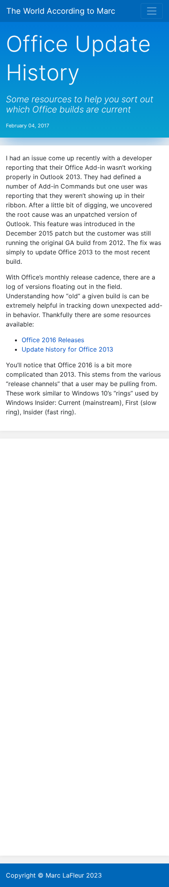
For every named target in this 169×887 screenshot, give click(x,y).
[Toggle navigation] (152, 11)
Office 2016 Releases (53, 340)
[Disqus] (84, 544)
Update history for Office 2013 (67, 349)
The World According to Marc (60, 11)
